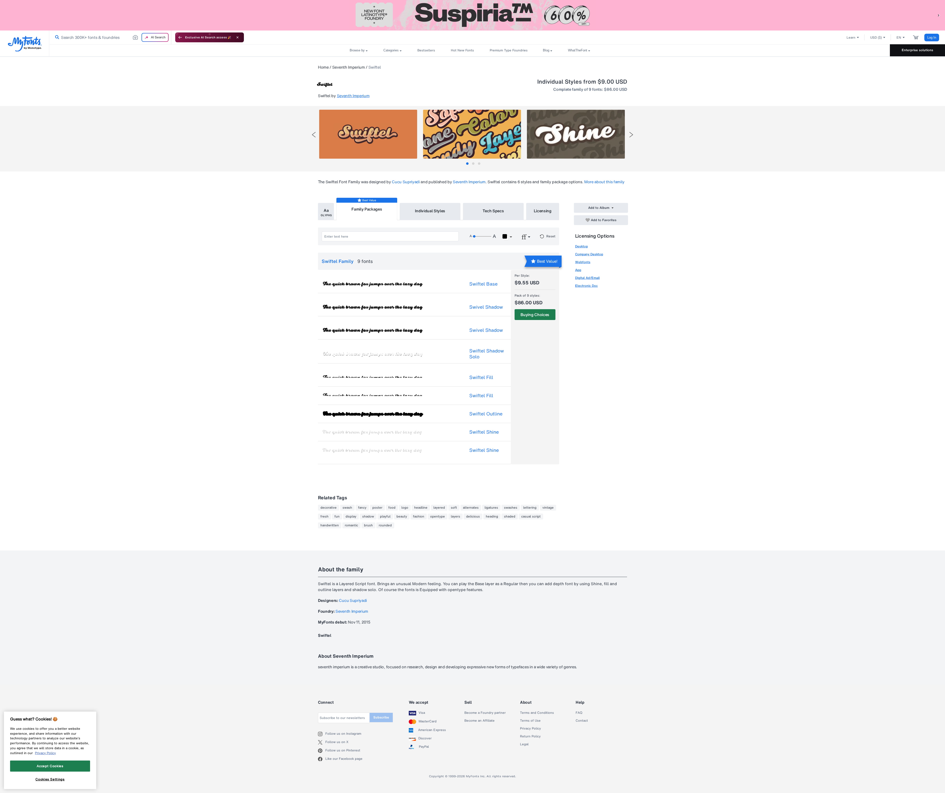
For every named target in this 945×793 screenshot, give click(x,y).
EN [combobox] (899, 37)
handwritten (329, 525)
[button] (939, 15)
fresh (324, 516)
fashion (418, 516)
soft (454, 508)
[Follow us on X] (321, 742)
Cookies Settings (50, 779)
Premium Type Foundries (508, 50)
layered (439, 508)
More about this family (604, 182)
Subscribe (381, 717)
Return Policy (530, 736)
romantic (351, 525)
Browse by (357, 50)
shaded (509, 516)
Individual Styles (430, 211)
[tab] (467, 163)
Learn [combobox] (851, 37)
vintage (548, 508)
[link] (56, 37)
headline (420, 508)
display (351, 516)
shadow (368, 516)
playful (385, 516)
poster (377, 508)
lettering (529, 508)
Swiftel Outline (486, 413)
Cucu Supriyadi (406, 182)
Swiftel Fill (481, 377)
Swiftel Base (483, 283)
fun (337, 516)
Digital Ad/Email (587, 277)
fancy (362, 508)
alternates (471, 508)
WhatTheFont (577, 50)
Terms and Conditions (537, 713)
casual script (531, 516)
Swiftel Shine (484, 431)
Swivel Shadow (486, 307)
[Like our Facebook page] (321, 759)
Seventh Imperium (348, 67)
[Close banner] (237, 37)
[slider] (481, 236)
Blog (546, 50)
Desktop (581, 246)
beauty (401, 516)
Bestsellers (426, 50)
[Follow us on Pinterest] (321, 750)
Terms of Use (530, 721)
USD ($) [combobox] (876, 37)
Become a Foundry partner (485, 713)
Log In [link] (931, 37)
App (578, 270)
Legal (524, 744)
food (391, 508)
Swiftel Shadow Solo (486, 353)
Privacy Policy (530, 729)
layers (455, 516)
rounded (385, 525)
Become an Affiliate (479, 721)
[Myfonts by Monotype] (24, 43)
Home (323, 67)
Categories (391, 50)
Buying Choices (534, 315)
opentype (437, 516)
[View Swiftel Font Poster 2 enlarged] (472, 134)
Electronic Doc (586, 285)
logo (404, 508)
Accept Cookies (50, 765)
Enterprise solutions (917, 50)
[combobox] (110, 37)
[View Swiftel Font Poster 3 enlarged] (576, 134)
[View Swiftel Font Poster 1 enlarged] (368, 134)
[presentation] (314, 134)
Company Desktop (589, 254)
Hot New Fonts (462, 50)
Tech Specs (493, 211)
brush (368, 525)
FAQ (579, 713)
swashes (510, 508)
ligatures (491, 508)
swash (347, 508)
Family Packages (366, 209)
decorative (328, 508)
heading (492, 516)
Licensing (542, 211)
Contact (582, 721)
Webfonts (582, 262)
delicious (473, 516)
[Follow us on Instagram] (321, 734)
